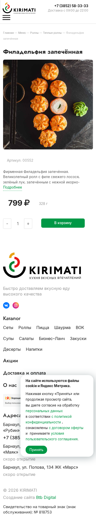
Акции (10, 360)
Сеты (8, 327)
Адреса (12, 415)
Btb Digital (46, 497)
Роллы (24, 327)
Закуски (78, 338)
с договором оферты (66, 428)
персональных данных (44, 411)
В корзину (63, 223)
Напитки (34, 349)
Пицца (42, 327)
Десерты (12, 349)
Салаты (26, 338)
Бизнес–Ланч (52, 338)
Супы (8, 338)
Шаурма (62, 327)
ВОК (80, 327)
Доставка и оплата (24, 373)
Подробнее (12, 187)
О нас (10, 385)
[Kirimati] (21, 8)
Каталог (11, 318)
